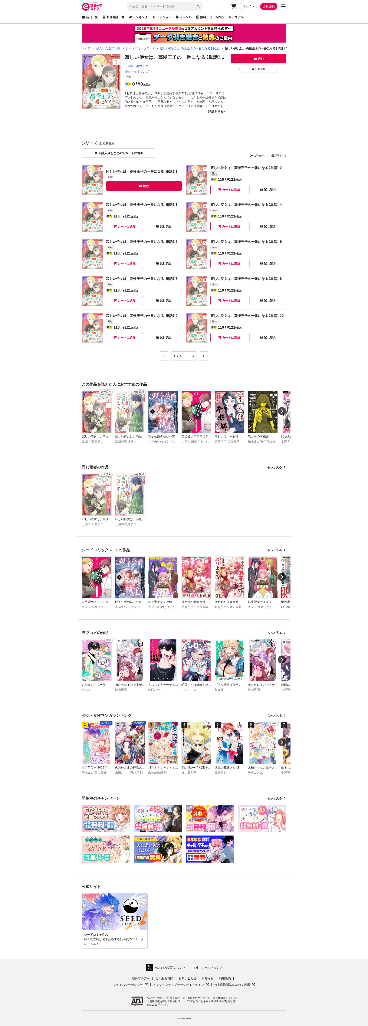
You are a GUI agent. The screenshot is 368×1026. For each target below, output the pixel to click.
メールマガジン (211, 967)
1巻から (259, 155)
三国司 (129, 66)
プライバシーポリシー (130, 985)
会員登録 (269, 6)
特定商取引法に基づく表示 (234, 985)
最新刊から (278, 155)
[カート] (233, 6)
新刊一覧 (92, 17)
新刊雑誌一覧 (115, 17)
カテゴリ (234, 17)
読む (261, 58)
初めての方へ (141, 978)
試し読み (270, 189)
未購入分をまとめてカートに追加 (120, 153)
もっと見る (274, 467)
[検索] (198, 6)
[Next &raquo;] (203, 356)
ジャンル (186, 17)
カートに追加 (231, 189)
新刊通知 (260, 69)
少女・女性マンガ (137, 71)
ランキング (140, 17)
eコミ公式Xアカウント (167, 968)
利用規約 (225, 978)
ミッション (163, 17)
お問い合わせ (187, 978)
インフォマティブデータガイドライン (178, 985)
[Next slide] (282, 411)
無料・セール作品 (212, 17)
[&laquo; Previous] (164, 356)
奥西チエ (142, 66)
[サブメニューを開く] (283, 6)
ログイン (248, 6)
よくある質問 (164, 978)
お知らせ (208, 978)
